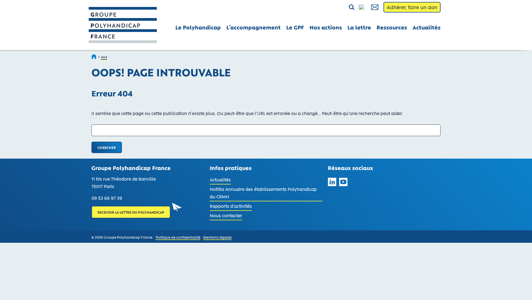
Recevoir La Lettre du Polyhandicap (131, 212)
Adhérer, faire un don (412, 7)
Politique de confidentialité (178, 237)
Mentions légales (217, 237)
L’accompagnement (253, 27)
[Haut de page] (520, 288)
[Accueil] (94, 56)
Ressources (392, 27)
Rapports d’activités (231, 206)
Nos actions (326, 27)
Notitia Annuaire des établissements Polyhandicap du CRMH (263, 192)
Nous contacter (226, 215)
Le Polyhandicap (198, 27)
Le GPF (295, 27)
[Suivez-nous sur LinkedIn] (332, 183)
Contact (375, 7)
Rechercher (338, 7)
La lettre (359, 27)
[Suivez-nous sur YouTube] (343, 183)
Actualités (427, 27)
